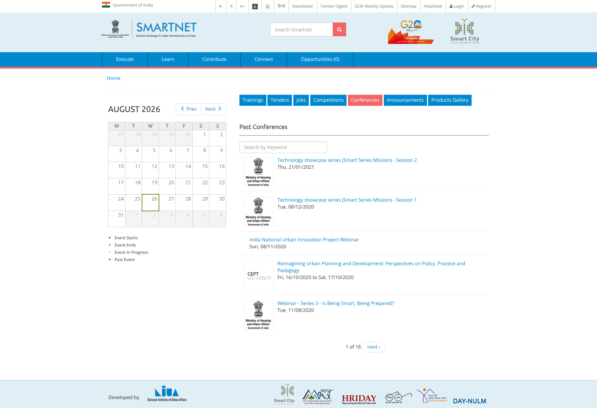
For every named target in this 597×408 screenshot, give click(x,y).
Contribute (214, 59)
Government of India (133, 5)
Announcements (405, 100)
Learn (168, 59)
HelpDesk (433, 6)
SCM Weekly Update (374, 6)
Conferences (365, 100)
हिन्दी (281, 6)
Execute (125, 59)
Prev (192, 109)
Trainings (253, 100)
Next (210, 109)
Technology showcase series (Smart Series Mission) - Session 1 (347, 200)
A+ (242, 6)
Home (114, 78)
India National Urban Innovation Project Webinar (304, 240)
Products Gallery (449, 100)
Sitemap (409, 6)
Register (483, 6)
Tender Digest (334, 6)
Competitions (328, 100)
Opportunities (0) (320, 59)
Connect (263, 59)
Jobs (301, 100)
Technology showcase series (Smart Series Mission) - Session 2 (347, 160)
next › (373, 347)
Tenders (280, 100)
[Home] (181, 29)
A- (221, 6)
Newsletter (302, 6)
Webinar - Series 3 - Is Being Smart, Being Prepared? (335, 303)
